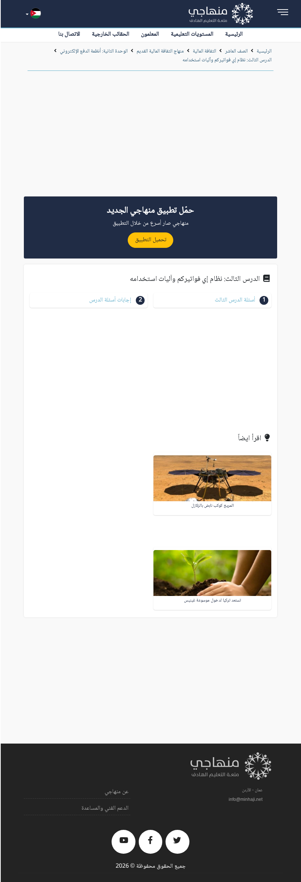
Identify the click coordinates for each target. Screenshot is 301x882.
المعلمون (150, 34)
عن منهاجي (116, 792)
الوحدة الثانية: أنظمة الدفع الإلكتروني (94, 51)
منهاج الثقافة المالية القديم (160, 51)
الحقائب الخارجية (110, 34)
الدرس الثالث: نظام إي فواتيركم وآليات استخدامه (227, 60)
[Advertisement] (150, 136)
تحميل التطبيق (150, 240)
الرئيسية (234, 34)
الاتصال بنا (69, 34)
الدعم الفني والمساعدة (104, 808)
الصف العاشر (236, 51)
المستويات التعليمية (192, 34)
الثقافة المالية (204, 51)
